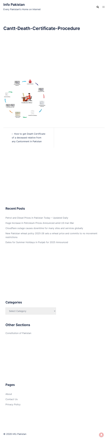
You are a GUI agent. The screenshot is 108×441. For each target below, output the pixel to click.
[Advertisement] (54, 56)
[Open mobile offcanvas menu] (103, 7)
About (8, 394)
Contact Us (11, 399)
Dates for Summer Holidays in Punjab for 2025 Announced (36, 242)
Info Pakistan (14, 5)
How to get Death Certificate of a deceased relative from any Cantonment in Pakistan (28, 137)
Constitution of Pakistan (18, 333)
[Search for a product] (98, 7)
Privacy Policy (13, 404)
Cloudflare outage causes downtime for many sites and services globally (44, 228)
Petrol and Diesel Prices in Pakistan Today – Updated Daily (36, 217)
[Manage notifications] (101, 435)
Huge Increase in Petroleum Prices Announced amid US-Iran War (39, 223)
